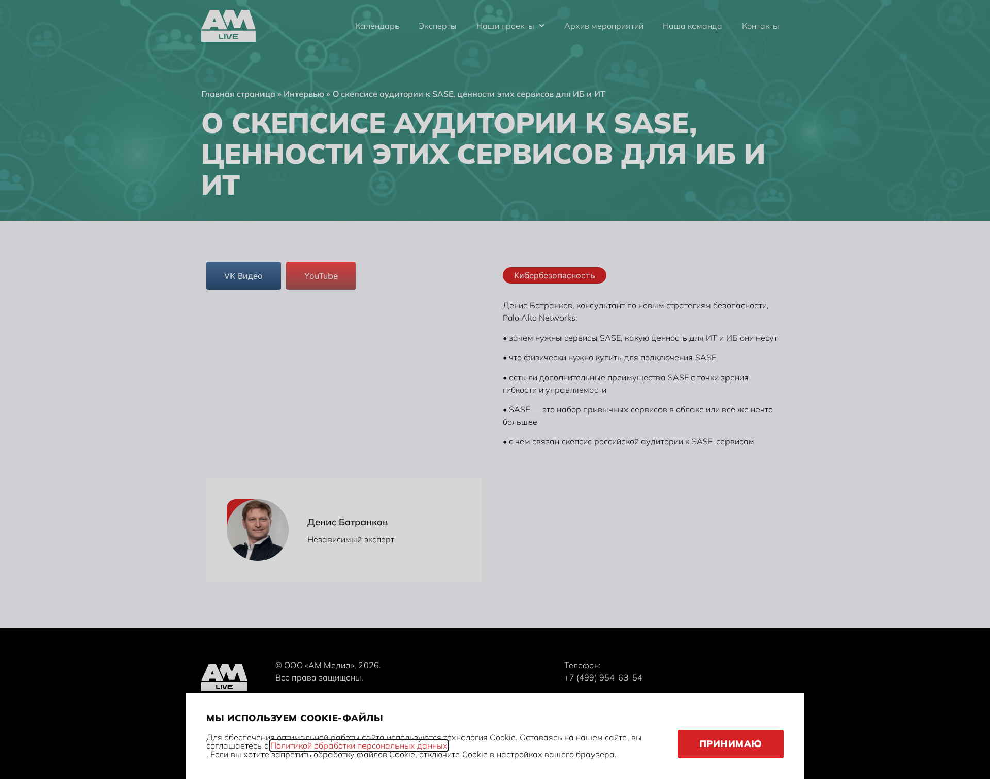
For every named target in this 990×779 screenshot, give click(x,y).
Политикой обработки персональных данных (359, 745)
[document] (495, 389)
